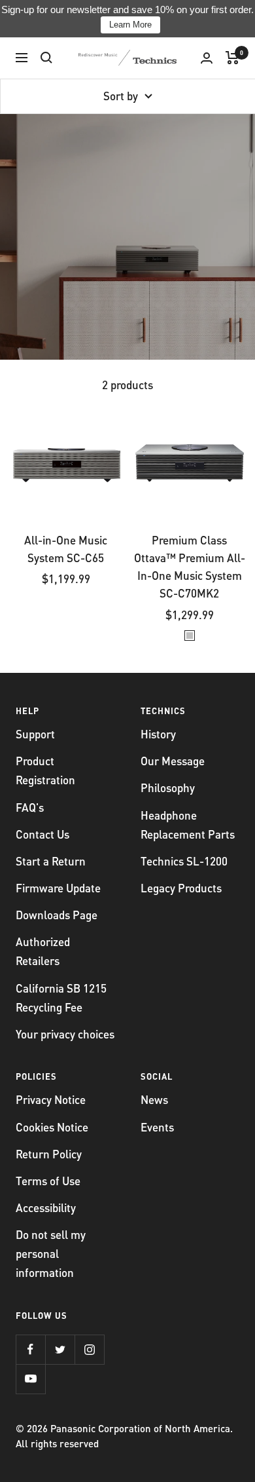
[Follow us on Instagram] (89, 1349)
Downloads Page (56, 914)
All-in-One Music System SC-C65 (65, 549)
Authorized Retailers (43, 951)
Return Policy (49, 1154)
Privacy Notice (51, 1099)
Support (35, 734)
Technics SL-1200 (184, 861)
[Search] (46, 58)
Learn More (130, 24)
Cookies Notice (52, 1127)
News (154, 1099)
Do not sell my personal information (51, 1253)
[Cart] (232, 57)
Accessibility (46, 1207)
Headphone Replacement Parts (188, 824)
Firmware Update (58, 888)
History (158, 734)
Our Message (173, 760)
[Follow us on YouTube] (30, 1379)
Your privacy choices (65, 1034)
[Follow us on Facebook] (30, 1349)
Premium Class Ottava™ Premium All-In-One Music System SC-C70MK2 (189, 567)
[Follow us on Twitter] (60, 1349)
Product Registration (45, 770)
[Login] (206, 58)
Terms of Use (48, 1180)
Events (157, 1127)
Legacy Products (181, 888)
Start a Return (51, 861)
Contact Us (42, 834)
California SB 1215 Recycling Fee (61, 997)
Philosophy (168, 787)
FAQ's (30, 807)
